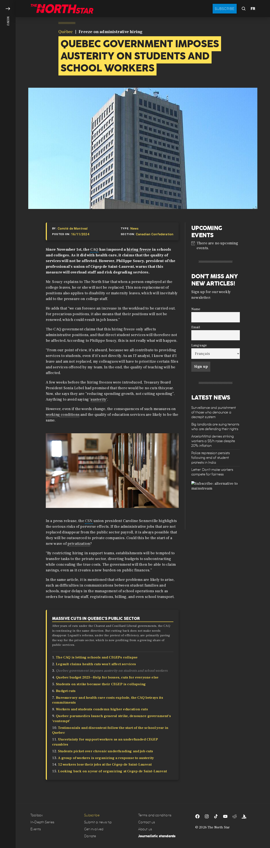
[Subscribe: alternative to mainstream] (215, 505)
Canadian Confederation (154, 234)
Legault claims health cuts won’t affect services (96, 664)
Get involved (93, 829)
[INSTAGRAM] (206, 816)
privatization (79, 543)
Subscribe (225, 8)
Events (35, 829)
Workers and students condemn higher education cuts (102, 709)
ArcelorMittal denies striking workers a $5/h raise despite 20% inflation (213, 441)
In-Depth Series (42, 822)
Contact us (146, 822)
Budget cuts (66, 691)
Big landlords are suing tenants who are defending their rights (215, 426)
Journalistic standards (157, 836)
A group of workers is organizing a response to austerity (106, 758)
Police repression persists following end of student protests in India (210, 458)
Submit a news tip (98, 822)
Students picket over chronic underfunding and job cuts (105, 751)
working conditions (63, 414)
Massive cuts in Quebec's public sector (96, 618)
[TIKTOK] (216, 816)
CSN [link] (89, 520)
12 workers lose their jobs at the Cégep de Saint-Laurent (105, 764)
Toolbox (36, 815)
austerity (98, 399)
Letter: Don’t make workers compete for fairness (212, 471)
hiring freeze (139, 249)
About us (145, 829)
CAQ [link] (94, 249)
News (134, 228)
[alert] (215, 245)
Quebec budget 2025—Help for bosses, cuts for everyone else (107, 677)
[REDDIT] (234, 816)
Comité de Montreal (73, 228)
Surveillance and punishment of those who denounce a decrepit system (213, 412)
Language (199, 345)
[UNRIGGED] (243, 816)
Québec (65, 32)
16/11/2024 (80, 234)
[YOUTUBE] (225, 816)
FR (253, 8)
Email (195, 327)
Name (195, 309)
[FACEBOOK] (197, 816)
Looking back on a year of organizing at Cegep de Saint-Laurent (112, 771)
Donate (90, 836)
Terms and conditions (154, 815)
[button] (8, 424)
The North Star (219, 827)
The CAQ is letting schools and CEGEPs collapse (97, 657)
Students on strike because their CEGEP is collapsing (101, 684)
